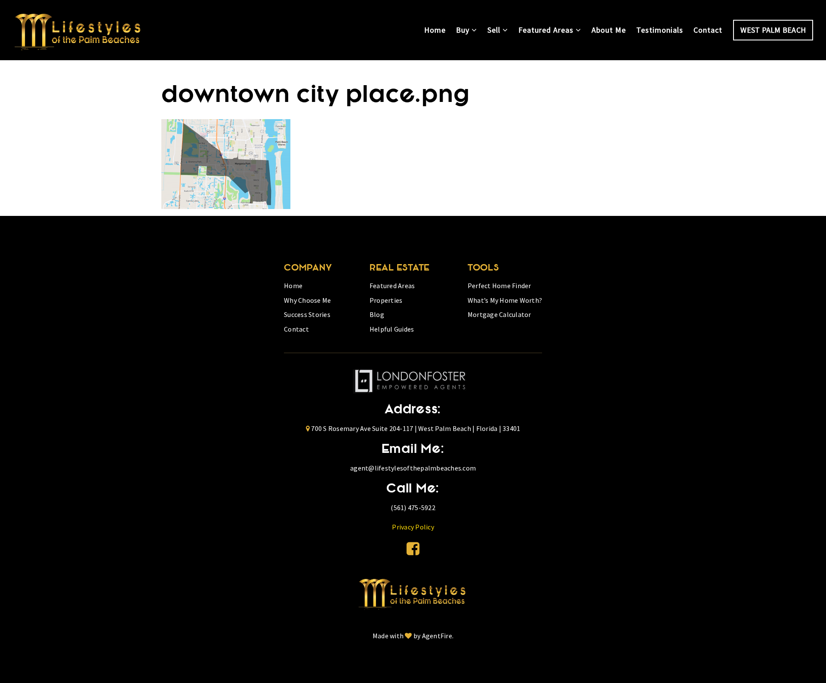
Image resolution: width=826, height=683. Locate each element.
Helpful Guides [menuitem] (392, 329)
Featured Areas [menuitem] (547, 30)
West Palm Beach (773, 30)
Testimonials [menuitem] (659, 30)
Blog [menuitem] (377, 314)
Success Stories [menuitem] (307, 314)
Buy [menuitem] (464, 30)
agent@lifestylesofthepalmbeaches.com (413, 468)
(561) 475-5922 (413, 507)
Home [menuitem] (435, 30)
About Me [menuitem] (609, 30)
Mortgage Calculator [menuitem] (499, 314)
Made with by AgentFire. (413, 635)
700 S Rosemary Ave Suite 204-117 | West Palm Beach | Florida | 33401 (415, 428)
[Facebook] (413, 549)
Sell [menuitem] (494, 30)
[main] (413, 134)
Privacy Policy (413, 527)
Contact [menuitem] (707, 30)
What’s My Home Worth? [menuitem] (505, 300)
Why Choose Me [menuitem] (307, 300)
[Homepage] (79, 30)
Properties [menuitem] (386, 300)
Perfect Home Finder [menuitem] (499, 285)
